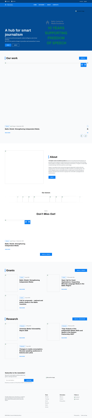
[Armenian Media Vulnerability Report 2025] (11, 331)
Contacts (55, 4)
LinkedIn (14, 1)
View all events (46, 254)
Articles (46, 407)
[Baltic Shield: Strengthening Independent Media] (11, 283)
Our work (41, 4)
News (8, 45)
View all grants (81, 270)
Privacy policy (76, 415)
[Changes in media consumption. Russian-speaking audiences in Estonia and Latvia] (11, 351)
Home (35, 4)
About (49, 4)
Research (47, 403)
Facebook (8, 1)
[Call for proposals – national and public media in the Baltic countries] (11, 302)
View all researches (79, 318)
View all (83, 58)
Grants (46, 405)
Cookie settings (84, 415)
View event (7, 249)
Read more (7, 132)
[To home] (8, 5)
